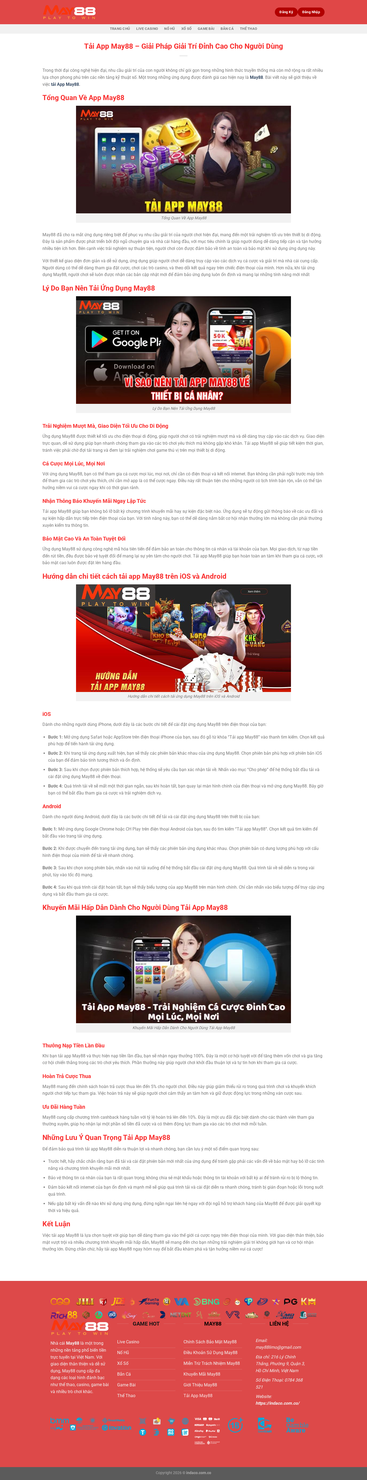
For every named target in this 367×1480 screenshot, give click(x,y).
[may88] (69, 12)
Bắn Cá (227, 29)
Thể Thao (248, 29)
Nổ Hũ (169, 29)
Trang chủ (120, 29)
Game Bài (206, 29)
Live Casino (147, 29)
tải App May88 (65, 84)
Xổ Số (186, 29)
